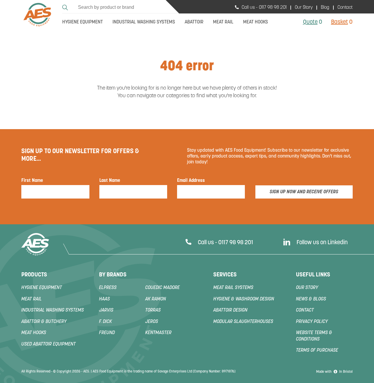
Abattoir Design (230, 310)
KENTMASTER (158, 333)
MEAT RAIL (31, 299)
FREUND (107, 333)
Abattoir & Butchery (44, 321)
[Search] (66, 6)
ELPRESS (108, 287)
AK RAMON (155, 299)
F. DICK (105, 321)
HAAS (104, 299)
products (34, 275)
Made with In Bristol (334, 372)
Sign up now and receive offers (304, 192)
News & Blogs (311, 299)
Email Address (191, 180)
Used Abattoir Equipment (48, 344)
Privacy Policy (312, 321)
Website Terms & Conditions (314, 336)
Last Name (109, 180)
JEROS (151, 321)
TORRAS (153, 310)
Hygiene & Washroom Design (243, 299)
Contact (345, 7)
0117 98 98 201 (273, 7)
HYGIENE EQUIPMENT (41, 287)
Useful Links (313, 275)
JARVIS (106, 310)
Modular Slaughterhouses (243, 321)
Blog (325, 7)
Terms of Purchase (317, 350)
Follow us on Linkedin (322, 243)
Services (225, 275)
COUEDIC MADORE (162, 287)
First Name (32, 180)
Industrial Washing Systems (52, 310)
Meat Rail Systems (233, 287)
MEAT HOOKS (33, 333)
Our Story (304, 7)
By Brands (113, 275)
